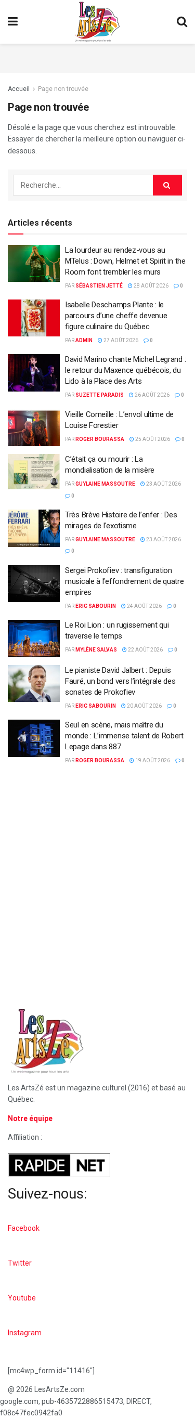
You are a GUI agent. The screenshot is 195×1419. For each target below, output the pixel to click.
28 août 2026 (150, 286)
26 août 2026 (152, 395)
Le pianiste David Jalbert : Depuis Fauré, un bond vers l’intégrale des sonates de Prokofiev (120, 681)
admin (84, 340)
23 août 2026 (163, 484)
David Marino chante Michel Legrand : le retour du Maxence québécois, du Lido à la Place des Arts (125, 370)
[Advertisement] (98, 57)
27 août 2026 (120, 340)
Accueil (19, 89)
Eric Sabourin (95, 606)
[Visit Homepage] (97, 22)
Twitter (20, 1263)
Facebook (24, 1228)
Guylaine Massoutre (105, 484)
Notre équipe (30, 1118)
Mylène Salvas (96, 650)
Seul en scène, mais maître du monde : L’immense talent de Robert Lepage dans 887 (124, 735)
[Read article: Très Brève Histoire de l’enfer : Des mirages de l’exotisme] (34, 528)
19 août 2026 (152, 760)
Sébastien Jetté (99, 286)
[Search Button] (182, 22)
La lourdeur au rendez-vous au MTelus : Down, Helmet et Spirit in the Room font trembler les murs (125, 261)
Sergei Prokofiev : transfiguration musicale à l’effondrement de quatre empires (124, 581)
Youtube (22, 1298)
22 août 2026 (145, 650)
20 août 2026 (144, 706)
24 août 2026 (144, 606)
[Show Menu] (13, 22)
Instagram (25, 1333)
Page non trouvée (63, 89)
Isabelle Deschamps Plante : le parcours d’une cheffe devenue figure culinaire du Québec (116, 315)
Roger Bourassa (99, 439)
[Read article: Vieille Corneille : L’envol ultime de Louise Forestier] (34, 428)
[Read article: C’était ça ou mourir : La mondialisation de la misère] (34, 472)
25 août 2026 (152, 439)
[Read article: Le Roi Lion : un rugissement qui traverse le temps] (34, 638)
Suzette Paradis (99, 395)
